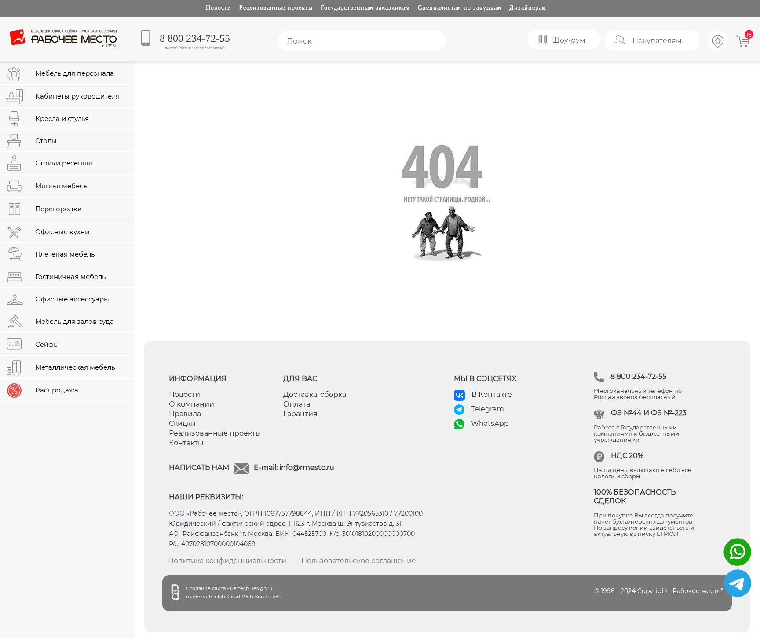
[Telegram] (737, 597)
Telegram (487, 409)
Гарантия (300, 414)
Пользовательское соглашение (358, 561)
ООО (177, 513)
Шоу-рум (568, 40)
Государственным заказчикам (365, 7)
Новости (218, 7)
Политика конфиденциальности (227, 561)
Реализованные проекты (276, 7)
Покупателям (657, 41)
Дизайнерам (527, 7)
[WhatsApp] (737, 566)
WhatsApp (490, 423)
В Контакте (491, 394)
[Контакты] (718, 50)
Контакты (186, 443)
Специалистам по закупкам (459, 7)
